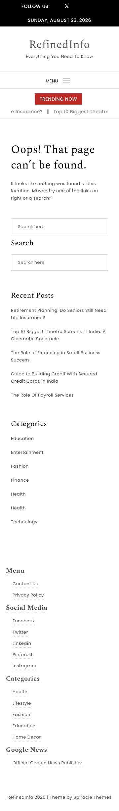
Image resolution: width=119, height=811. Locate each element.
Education (22, 438)
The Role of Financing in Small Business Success (55, 356)
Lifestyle (22, 703)
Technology (24, 522)
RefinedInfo (59, 45)
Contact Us (25, 584)
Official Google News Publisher (47, 763)
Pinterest (23, 654)
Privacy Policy (28, 595)
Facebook (24, 621)
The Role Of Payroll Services (42, 395)
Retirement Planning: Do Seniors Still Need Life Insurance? (59, 314)
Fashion (20, 466)
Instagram (24, 666)
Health (18, 494)
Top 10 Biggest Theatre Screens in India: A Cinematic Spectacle (58, 335)
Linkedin (22, 643)
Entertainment (27, 452)
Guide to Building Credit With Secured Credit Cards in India (54, 377)
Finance (20, 480)
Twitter (20, 632)
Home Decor (27, 737)
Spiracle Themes (93, 797)
